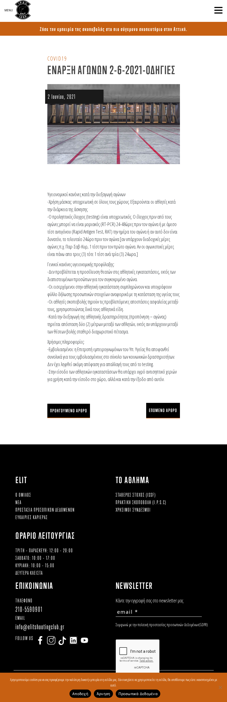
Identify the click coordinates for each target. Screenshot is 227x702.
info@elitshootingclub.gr (40, 627)
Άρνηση (103, 693)
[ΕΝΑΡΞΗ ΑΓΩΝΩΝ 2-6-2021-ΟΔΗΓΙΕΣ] (113, 124)
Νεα (19, 502)
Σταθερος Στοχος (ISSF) (136, 495)
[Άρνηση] (220, 687)
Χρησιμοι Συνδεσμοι (133, 510)
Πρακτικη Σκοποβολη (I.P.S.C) (141, 502)
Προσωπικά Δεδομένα (138, 693)
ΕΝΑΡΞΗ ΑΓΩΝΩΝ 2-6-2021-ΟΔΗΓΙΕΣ (111, 70)
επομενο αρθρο (163, 410)
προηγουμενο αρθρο (68, 410)
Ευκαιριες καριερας (32, 517)
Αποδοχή (80, 693)
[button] (218, 10)
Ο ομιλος (23, 495)
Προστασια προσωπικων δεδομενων (45, 510)
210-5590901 (29, 609)
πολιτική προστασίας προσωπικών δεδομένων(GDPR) (173, 624)
